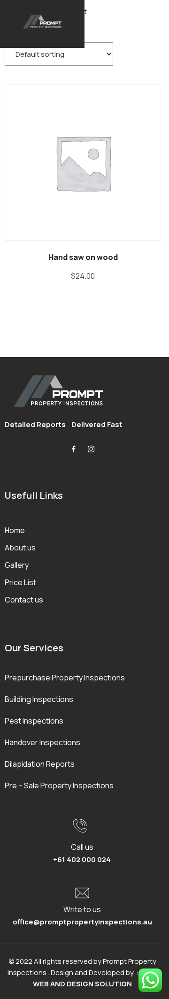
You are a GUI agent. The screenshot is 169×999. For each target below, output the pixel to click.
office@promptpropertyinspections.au (82, 922)
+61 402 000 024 (82, 859)
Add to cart (85, 162)
